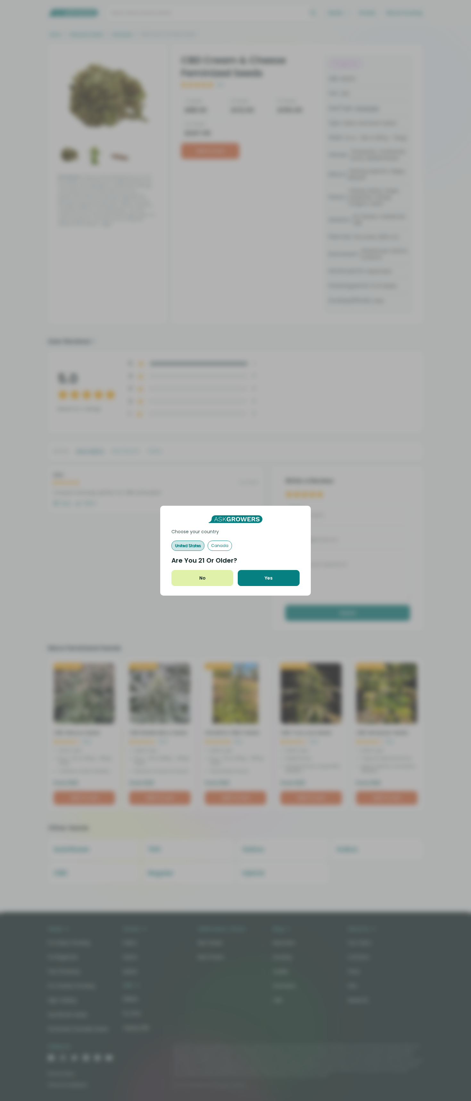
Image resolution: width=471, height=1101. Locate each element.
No (202, 578)
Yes (269, 578)
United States (188, 545)
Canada (219, 545)
